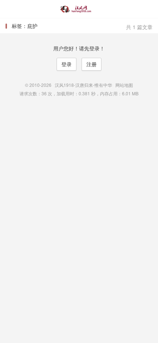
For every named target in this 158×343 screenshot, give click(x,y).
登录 (66, 64)
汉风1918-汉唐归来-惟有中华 (79, 9)
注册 (91, 64)
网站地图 (124, 85)
